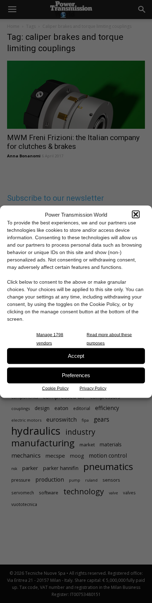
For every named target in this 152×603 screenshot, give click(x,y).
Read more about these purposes (109, 338)
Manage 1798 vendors (49, 338)
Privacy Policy (93, 388)
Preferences (76, 375)
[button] (135, 214)
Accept (76, 356)
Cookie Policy (55, 388)
